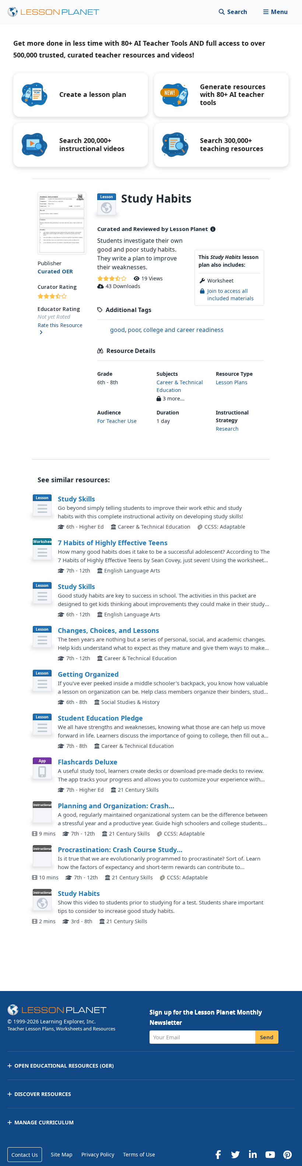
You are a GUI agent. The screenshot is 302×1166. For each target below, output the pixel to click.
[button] (275, 12)
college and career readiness (183, 330)
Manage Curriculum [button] (44, 1122)
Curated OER (55, 271)
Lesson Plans (231, 382)
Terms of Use (139, 1154)
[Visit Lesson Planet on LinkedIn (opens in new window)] (252, 1154)
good (117, 330)
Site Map (62, 1154)
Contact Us (24, 1154)
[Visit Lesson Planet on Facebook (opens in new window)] (218, 1154)
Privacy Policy (97, 1154)
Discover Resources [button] (42, 1093)
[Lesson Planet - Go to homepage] (57, 12)
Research (227, 428)
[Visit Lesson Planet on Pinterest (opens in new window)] (287, 1154)
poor (134, 330)
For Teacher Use (117, 420)
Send (267, 1037)
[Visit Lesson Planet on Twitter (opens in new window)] (235, 1154)
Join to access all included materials (230, 294)
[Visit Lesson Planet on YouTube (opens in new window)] (270, 1154)
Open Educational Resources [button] (64, 1065)
